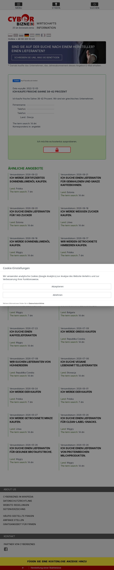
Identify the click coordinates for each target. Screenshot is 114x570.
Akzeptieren (58, 286)
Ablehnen (57, 295)
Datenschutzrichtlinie (36, 303)
